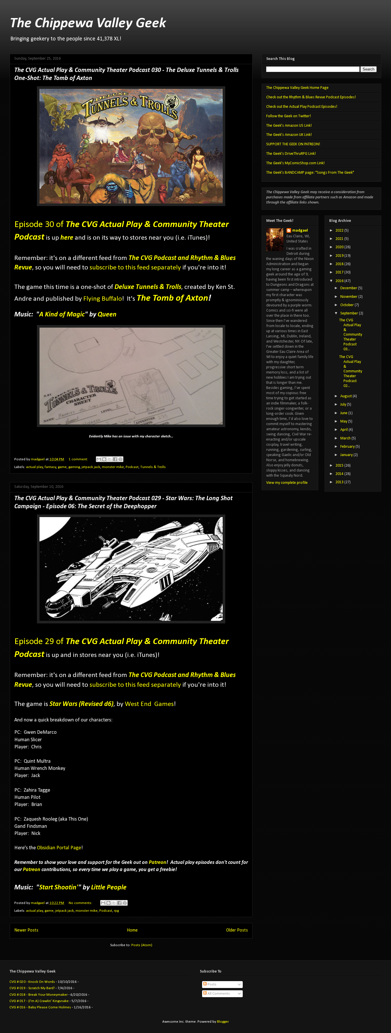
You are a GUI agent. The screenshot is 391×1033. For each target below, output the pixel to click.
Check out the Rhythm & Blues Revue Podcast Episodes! (311, 97)
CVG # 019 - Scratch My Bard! (32, 988)
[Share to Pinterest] (120, 459)
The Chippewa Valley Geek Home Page (297, 88)
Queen (107, 314)
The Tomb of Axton (172, 298)
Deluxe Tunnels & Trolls (147, 287)
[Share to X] (109, 459)
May (344, 421)
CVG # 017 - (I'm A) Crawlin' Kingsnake (39, 1001)
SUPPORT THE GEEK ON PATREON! (293, 144)
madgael (300, 230)
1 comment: (79, 459)
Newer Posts (26, 930)
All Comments (218, 993)
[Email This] (99, 459)
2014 (339, 474)
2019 (339, 256)
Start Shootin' (58, 887)
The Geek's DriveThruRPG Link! (291, 154)
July (343, 404)
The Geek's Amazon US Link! (289, 126)
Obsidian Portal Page (59, 848)
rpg (116, 911)
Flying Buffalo (102, 299)
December (349, 288)
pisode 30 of (42, 224)
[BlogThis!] (104, 459)
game (62, 467)
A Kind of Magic (62, 314)
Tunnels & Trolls (153, 467)
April (344, 430)
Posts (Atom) (141, 945)
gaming (74, 467)
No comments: (81, 903)
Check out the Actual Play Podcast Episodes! (301, 107)
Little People (109, 887)
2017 (339, 272)
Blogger (222, 1022)
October (347, 305)
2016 (339, 281)
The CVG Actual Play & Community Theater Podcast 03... (350, 334)
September (349, 313)
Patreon (157, 862)
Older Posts (237, 930)
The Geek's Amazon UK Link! (289, 135)
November (349, 297)
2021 (339, 239)
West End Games (149, 704)
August (346, 396)
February (348, 447)
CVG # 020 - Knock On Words (32, 982)
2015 (339, 465)
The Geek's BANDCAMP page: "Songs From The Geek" (310, 173)
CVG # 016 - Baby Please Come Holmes (40, 1007)
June (344, 413)
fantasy (50, 467)
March (345, 438)
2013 (339, 482)
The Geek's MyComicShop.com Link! (295, 163)
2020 (339, 247)
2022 (339, 230)
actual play (34, 467)
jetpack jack (91, 467)
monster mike (113, 467)
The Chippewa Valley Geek (88, 23)
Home (132, 930)
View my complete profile (287, 483)
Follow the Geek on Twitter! (288, 116)
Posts (211, 984)
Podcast (132, 467)
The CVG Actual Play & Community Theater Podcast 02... (350, 371)
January (347, 455)
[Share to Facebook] (115, 459)
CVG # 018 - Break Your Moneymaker (38, 995)
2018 (339, 264)
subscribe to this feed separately (135, 267)
